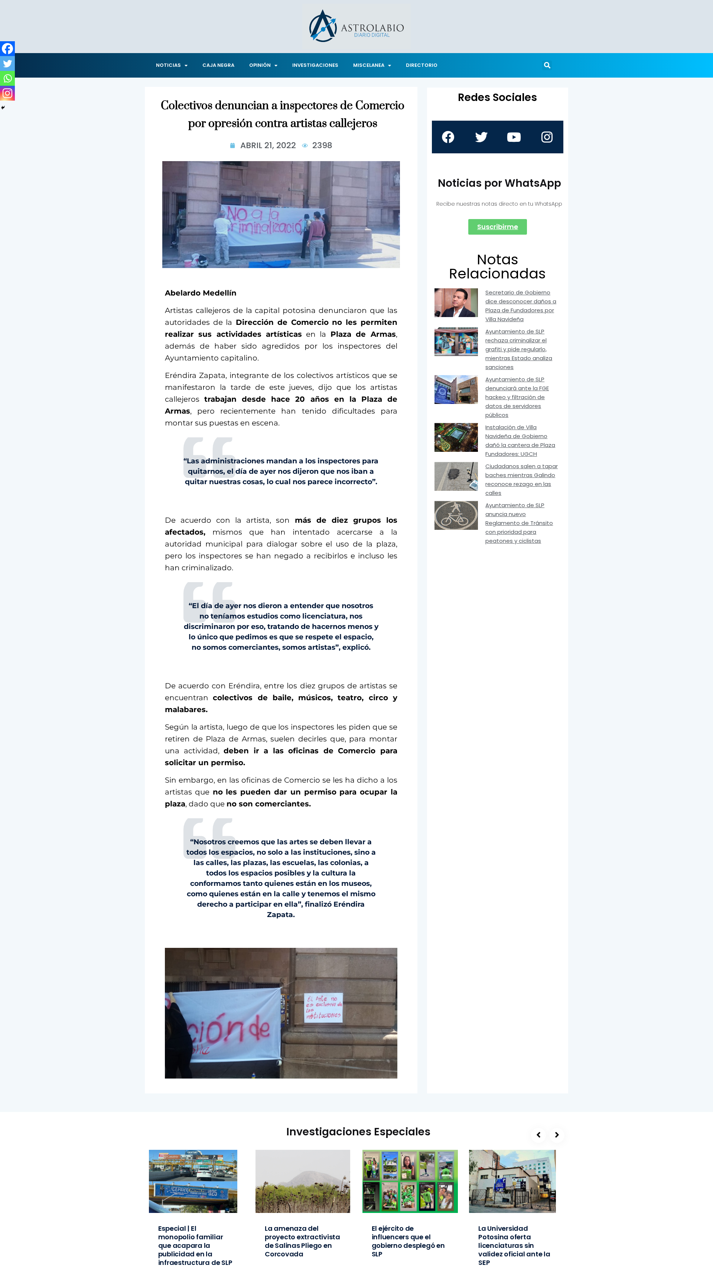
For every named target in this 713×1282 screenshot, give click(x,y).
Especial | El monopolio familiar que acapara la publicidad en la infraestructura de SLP (195, 1245)
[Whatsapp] (7, 78)
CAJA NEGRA (218, 65)
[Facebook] (7, 48)
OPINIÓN (260, 65)
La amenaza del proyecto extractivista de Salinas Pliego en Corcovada (302, 1241)
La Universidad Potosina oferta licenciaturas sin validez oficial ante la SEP (514, 1245)
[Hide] (3, 108)
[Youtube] (514, 137)
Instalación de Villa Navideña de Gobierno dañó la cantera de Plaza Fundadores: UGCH (520, 440)
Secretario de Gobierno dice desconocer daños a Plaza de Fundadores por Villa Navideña (520, 305)
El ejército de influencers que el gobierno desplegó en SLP (408, 1241)
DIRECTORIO (421, 65)
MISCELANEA (368, 65)
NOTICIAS (168, 65)
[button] (547, 65)
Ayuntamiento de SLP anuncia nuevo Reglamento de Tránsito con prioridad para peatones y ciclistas (519, 523)
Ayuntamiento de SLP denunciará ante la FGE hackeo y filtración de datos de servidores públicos (517, 397)
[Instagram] (7, 93)
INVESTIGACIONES (315, 65)
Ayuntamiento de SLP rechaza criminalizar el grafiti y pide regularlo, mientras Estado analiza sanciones (518, 349)
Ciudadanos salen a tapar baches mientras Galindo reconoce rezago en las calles (521, 479)
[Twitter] (7, 63)
